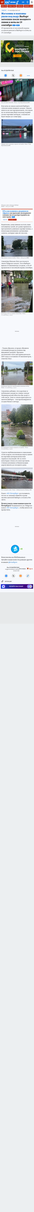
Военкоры (20, 6)
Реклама (5, 514)
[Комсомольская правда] (10, 2)
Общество (4, 10)
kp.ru (31, 569)
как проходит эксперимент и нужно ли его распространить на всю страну (17, 214)
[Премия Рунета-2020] (17, 2)
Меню (2, 2)
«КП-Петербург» (12, 493)
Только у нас (12, 6)
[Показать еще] (28, 75)
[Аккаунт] (32, 2)
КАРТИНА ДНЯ (8, 581)
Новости (4, 6)
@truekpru (12, 562)
